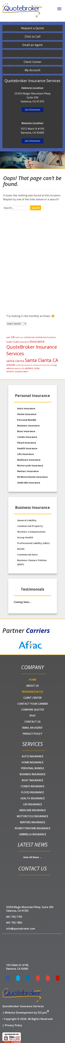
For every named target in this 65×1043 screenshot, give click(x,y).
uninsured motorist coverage (45, 365)
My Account (32, 70)
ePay (33, 715)
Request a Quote (32, 28)
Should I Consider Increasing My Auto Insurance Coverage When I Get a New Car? (35, 253)
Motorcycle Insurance (30, 465)
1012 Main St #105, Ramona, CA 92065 (17, 966)
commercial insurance (45, 337)
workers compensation (17, 371)
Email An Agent (32, 727)
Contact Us (32, 721)
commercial (29, 337)
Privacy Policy (32, 733)
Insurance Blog (32, 691)
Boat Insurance (26, 431)
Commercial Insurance (24, 283)
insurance (37, 341)
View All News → (32, 857)
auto (8, 337)
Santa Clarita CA (41, 360)
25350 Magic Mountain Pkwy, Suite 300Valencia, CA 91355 (29, 908)
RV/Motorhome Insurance (32, 476)
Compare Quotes (32, 709)
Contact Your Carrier (32, 703)
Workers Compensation (25, 297)
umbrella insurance (24, 365)
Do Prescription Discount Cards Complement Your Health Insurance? (36, 243)
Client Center (32, 62)
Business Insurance (28, 425)
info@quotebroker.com (20, 928)
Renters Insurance (28, 471)
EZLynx (42, 1012)
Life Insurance (25, 454)
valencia (10, 368)
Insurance (18, 278)
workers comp (32, 368)
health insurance (21, 341)
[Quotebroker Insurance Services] (22, 10)
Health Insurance (21, 292)
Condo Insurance (27, 436)
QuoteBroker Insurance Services (31, 350)
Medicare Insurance (28, 459)
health (9, 341)
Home (32, 679)
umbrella (10, 364)
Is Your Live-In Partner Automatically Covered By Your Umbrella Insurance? (32, 234)
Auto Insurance (26, 408)
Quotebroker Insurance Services (23, 1006)
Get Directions (32, 109)
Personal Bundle (26, 419)
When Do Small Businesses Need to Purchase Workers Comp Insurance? (31, 224)
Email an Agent (32, 45)
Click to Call (32, 36)
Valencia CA (19, 368)
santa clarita (15, 361)
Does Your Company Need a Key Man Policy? (32, 262)
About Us (32, 685)
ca (12, 337)
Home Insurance (21, 302)
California (19, 337)
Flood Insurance (26, 442)
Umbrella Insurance (22, 288)
